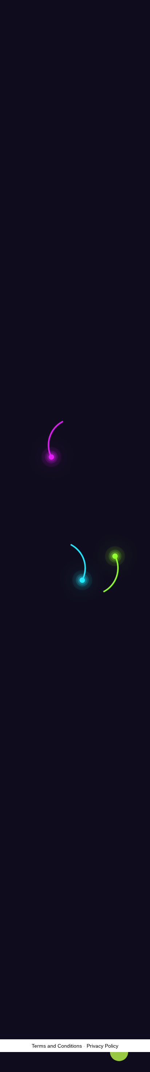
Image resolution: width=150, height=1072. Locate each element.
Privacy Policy (102, 1046)
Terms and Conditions (57, 1046)
